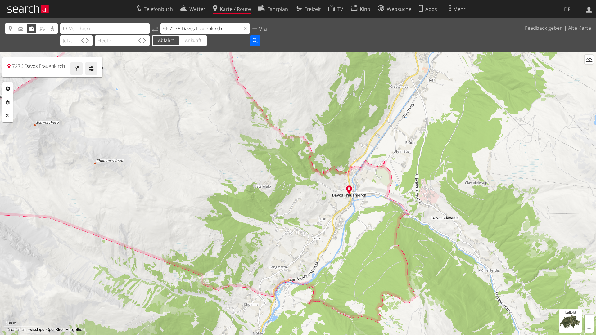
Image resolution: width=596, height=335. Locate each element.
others (80, 329)
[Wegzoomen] (589, 328)
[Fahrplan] (91, 68)
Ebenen (7, 102)
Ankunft (193, 40)
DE (567, 9)
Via (262, 28)
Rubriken (7, 88)
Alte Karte (579, 28)
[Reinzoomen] (589, 319)
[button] (349, 189)
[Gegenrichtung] (155, 28)
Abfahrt (166, 40)
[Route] (76, 68)
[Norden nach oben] (589, 70)
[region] (298, 193)
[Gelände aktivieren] (589, 59)
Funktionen (7, 115)
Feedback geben (544, 28)
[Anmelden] (589, 9)
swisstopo (36, 329)
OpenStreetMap (59, 329)
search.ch (17, 329)
